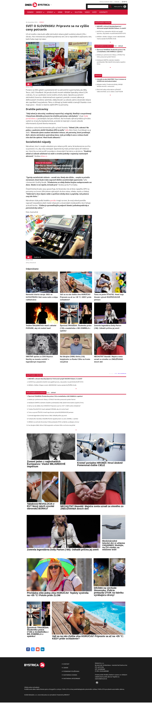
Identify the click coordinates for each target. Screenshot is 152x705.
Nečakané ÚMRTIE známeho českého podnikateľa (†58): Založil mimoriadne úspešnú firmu (111, 62)
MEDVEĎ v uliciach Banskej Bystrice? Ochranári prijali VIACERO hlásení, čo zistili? (111, 27)
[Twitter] (33, 649)
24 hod (120, 46)
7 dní (115, 46)
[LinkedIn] (42, 649)
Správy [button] (50, 12)
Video (87, 12)
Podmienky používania (71, 671)
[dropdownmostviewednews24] (110, 67)
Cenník (65, 668)
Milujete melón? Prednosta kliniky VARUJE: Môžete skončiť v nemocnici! (110, 85)
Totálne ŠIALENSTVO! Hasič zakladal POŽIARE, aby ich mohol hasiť (48, 409)
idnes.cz (44, 156)
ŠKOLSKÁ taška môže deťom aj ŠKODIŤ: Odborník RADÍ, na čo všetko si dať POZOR (110, 90)
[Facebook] (28, 649)
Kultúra (78, 12)
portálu (53, 200)
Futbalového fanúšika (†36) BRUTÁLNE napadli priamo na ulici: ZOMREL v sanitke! (53, 419)
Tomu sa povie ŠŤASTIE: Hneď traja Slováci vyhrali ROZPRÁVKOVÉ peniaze (50, 412)
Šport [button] (68, 12)
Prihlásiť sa (118, 7)
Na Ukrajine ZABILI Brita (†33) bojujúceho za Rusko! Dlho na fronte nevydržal (51, 425)
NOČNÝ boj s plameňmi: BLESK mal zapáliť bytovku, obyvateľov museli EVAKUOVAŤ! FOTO (111, 32)
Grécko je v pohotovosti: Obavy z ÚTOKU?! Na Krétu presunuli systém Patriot (111, 56)
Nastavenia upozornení (71, 678)
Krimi (60, 12)
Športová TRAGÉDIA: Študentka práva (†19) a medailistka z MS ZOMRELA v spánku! (111, 50)
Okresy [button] (39, 12)
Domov (30, 12)
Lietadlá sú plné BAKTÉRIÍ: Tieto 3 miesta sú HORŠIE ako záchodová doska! (111, 80)
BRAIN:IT (67, 695)
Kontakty (103, 12)
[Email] (37, 649)
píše (67, 130)
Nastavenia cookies (70, 675)
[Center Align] (110, 6)
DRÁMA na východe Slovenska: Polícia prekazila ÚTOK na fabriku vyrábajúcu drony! (53, 422)
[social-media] (96, 683)
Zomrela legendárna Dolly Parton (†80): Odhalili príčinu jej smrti (47, 415)
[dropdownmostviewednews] (110, 42)
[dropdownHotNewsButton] (110, 95)
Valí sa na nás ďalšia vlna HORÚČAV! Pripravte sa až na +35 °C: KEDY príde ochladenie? (54, 406)
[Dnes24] (44, 4)
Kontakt (66, 664)
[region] (51, 5)
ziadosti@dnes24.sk (101, 679)
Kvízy (94, 12)
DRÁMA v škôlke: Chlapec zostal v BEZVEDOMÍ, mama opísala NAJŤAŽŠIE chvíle (111, 37)
